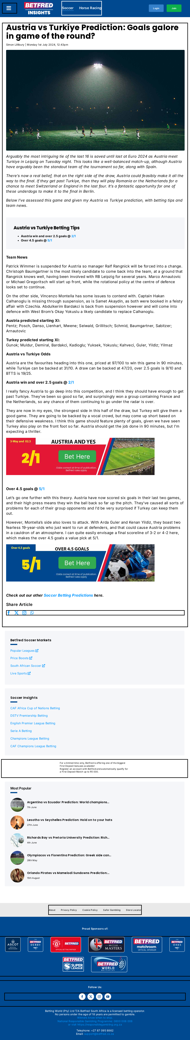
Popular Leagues (22, 650)
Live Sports (18, 673)
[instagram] (24, 613)
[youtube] (107, 996)
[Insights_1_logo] (39, 4)
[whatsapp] (32, 613)
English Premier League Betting (32, 723)
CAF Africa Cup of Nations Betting (35, 708)
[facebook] (9, 613)
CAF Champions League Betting (33, 746)
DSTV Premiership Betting (29, 715)
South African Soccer (25, 666)
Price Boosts (19, 658)
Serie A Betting (21, 731)
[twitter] (16, 613)
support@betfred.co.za (99, 1033)
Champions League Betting (29, 738)
